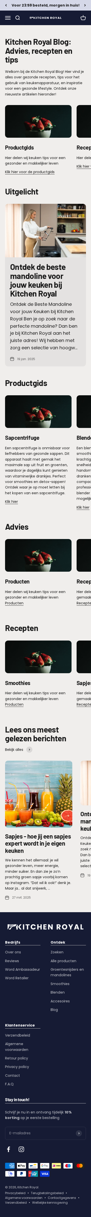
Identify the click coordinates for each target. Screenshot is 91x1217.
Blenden (58, 992)
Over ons (13, 952)
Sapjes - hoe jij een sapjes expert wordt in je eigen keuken (38, 843)
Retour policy (16, 1058)
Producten (14, 603)
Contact (12, 1075)
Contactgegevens (62, 1198)
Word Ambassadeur (22, 969)
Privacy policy (17, 1066)
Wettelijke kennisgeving (50, 1202)
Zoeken (57, 952)
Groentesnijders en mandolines (67, 972)
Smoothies (60, 983)
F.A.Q (9, 1084)
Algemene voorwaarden (16, 1046)
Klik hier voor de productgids (30, 171)
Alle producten (63, 960)
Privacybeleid (15, 1193)
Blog (54, 1009)
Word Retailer (17, 978)
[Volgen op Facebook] (8, 1149)
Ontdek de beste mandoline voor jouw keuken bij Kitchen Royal (37, 280)
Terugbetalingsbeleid (47, 1193)
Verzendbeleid (17, 1035)
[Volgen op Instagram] (21, 1149)
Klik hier (11, 501)
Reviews (12, 960)
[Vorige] (6, 5)
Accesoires (60, 1001)
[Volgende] (85, 5)
